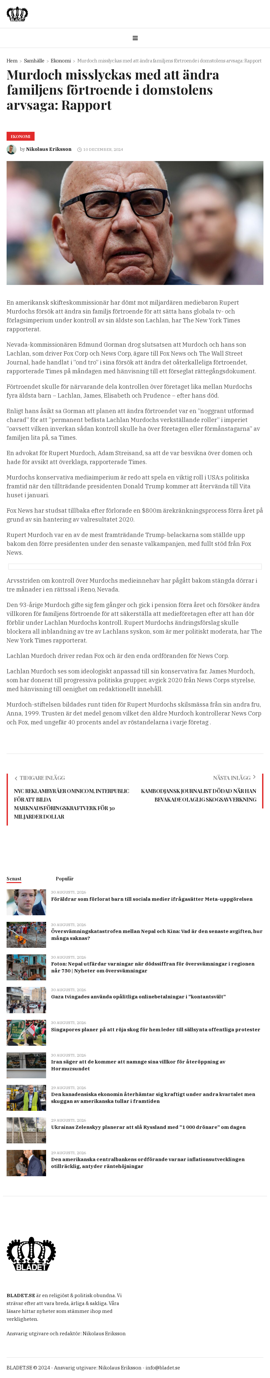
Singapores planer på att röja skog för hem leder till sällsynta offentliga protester (155, 1029)
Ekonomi (61, 61)
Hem (12, 61)
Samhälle (34, 61)
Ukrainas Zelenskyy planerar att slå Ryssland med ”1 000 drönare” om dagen (148, 1127)
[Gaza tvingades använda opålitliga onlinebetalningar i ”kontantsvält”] (26, 999)
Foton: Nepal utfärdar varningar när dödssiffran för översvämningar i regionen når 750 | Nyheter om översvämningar (153, 967)
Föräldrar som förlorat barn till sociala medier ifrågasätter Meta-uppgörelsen (152, 899)
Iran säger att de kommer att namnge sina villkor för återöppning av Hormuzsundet (138, 1065)
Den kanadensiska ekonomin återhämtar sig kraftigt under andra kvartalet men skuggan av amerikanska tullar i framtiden (153, 1097)
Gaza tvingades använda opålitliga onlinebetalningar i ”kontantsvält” (138, 996)
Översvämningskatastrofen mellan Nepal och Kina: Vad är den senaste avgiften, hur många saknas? (157, 934)
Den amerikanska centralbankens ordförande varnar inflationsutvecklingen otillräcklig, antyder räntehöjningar (148, 1162)
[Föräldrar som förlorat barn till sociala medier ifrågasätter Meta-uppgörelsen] (26, 902)
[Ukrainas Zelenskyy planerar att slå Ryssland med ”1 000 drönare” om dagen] (26, 1130)
